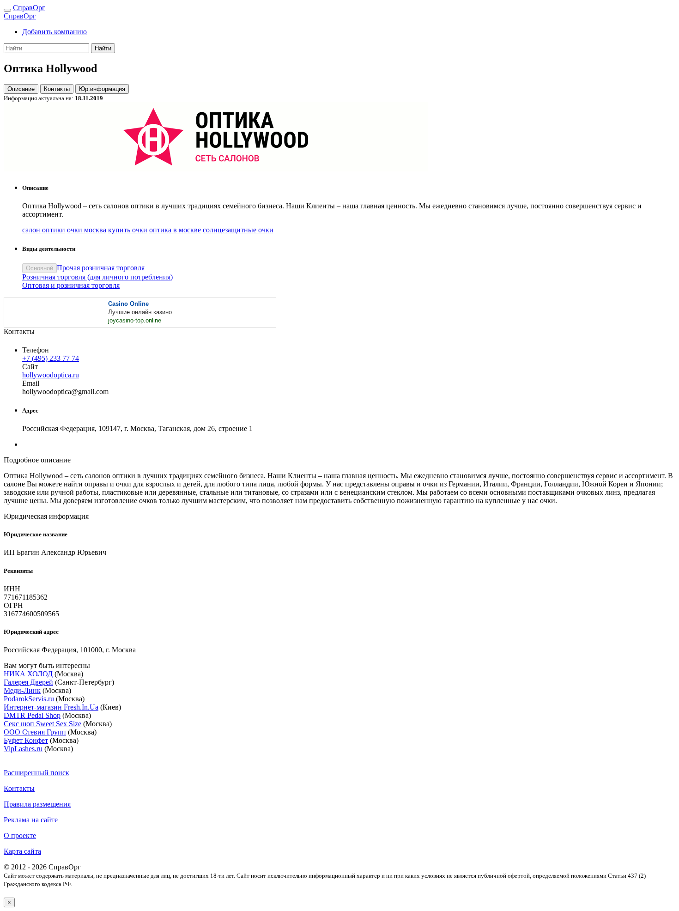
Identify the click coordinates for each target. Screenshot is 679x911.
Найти (103, 48)
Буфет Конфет (26, 740)
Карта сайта (22, 851)
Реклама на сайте (31, 820)
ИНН (12, 589)
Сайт (30, 366)
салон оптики (43, 230)
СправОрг (29, 8)
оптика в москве (175, 230)
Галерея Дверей (28, 682)
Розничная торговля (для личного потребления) (97, 277)
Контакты (57, 88)
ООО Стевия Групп (35, 732)
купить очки (127, 230)
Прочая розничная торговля (101, 268)
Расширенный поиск (36, 773)
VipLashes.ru (23, 749)
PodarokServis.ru (29, 699)
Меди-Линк (22, 690)
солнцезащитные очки (238, 230)
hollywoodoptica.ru (50, 375)
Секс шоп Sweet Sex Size (42, 724)
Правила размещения (37, 804)
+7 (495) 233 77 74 (50, 358)
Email (30, 383)
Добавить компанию (54, 32)
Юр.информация (102, 88)
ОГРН (13, 605)
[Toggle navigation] (7, 10)
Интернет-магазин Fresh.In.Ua (51, 707)
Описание (21, 88)
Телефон (35, 350)
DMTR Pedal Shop (32, 715)
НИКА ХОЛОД (28, 674)
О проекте (20, 835)
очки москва (86, 230)
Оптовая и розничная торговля (71, 285)
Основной (39, 268)
